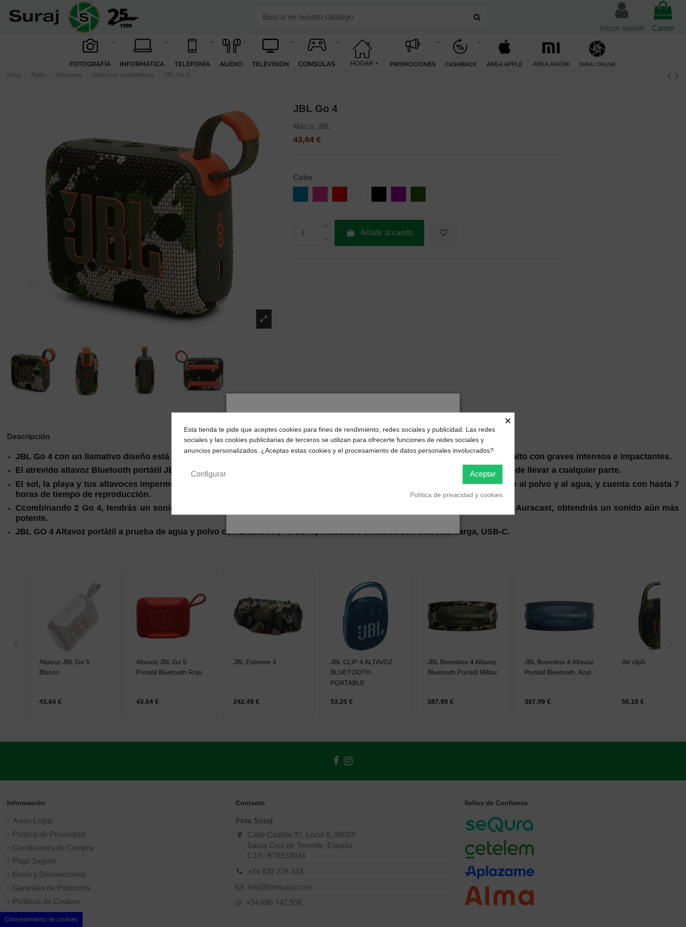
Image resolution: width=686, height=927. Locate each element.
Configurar (208, 474)
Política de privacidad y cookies (456, 495)
